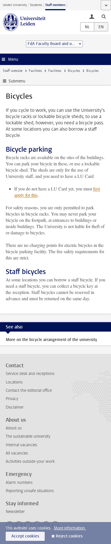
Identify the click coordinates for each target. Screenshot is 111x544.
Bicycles (74, 70)
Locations (14, 382)
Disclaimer (15, 407)
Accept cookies (25, 536)
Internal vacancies (21, 445)
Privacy (12, 398)
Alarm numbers (19, 482)
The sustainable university (28, 436)
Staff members (55, 5)
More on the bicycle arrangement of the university (51, 339)
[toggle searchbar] (103, 16)
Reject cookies (69, 536)
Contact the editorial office (29, 390)
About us (14, 428)
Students (36, 5)
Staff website (12, 70)
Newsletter (15, 511)
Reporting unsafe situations (30, 491)
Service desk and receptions (30, 373)
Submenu (17, 81)
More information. (70, 528)
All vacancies (17, 453)
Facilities (35, 70)
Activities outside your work (30, 461)
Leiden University (15, 5)
